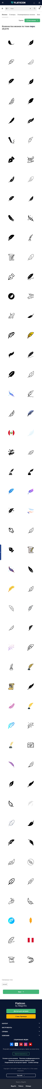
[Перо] (11, 81)
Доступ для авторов (21, 1011)
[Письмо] (30, 745)
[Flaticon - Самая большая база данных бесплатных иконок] (18, 3)
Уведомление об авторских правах (16, 1062)
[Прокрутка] (11, 959)
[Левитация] (11, 315)
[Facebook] (11, 1044)
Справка (5, 1031)
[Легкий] (30, 159)
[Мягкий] (30, 862)
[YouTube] (30, 1044)
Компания (5, 1035)
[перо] (30, 667)
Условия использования (10, 1058)
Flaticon (20, 1086)
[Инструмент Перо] (11, 159)
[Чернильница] (11, 471)
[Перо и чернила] (30, 471)
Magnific (13, 1086)
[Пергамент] (11, 686)
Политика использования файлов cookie (21, 1060)
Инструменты (7, 1027)
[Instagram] (25, 1044)
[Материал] (30, 257)
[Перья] (30, 42)
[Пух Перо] (11, 42)
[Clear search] (30, 8)
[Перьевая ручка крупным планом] (11, 140)
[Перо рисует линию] (30, 354)
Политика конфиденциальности (29, 1058)
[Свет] (30, 62)
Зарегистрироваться (21, 1054)
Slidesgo (28, 1086)
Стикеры (12, 14)
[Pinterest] (21, 1044)
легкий (5, 984)
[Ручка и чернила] (11, 745)
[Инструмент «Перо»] (11, 549)
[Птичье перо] (11, 784)
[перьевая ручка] (30, 276)
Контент (5, 1023)
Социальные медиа (21, 1039)
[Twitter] (16, 1044)
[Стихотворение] (11, 257)
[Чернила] (11, 667)
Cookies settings (33, 1062)
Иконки (4, 14)
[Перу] (11, 432)
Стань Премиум (21, 1016)
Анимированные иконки (26, 14)
